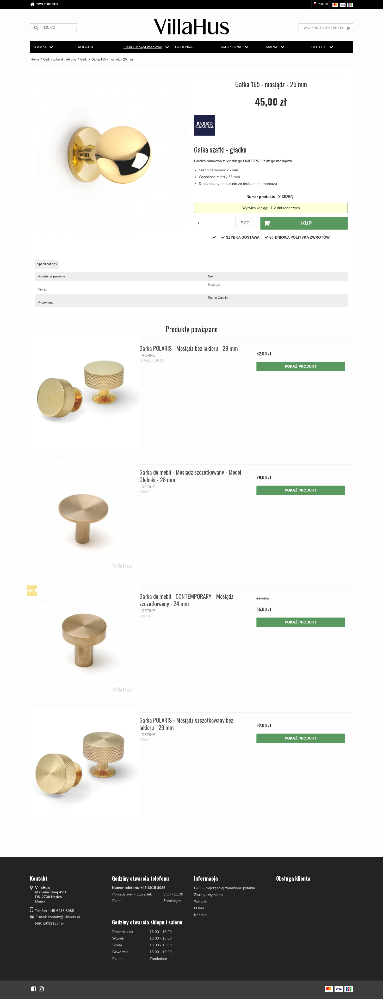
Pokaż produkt (301, 366)
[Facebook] (33, 989)
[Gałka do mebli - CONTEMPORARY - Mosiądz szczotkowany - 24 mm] (82, 641)
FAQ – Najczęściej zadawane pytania (224, 888)
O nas (199, 908)
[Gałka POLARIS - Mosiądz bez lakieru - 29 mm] (82, 393)
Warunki (200, 901)
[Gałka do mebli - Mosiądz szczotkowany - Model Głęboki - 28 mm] (82, 516)
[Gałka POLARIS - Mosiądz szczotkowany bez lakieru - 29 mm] (82, 764)
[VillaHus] (191, 26)
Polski (322, 3)
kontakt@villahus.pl (64, 917)
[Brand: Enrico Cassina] (207, 128)
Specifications (47, 264)
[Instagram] (41, 989)
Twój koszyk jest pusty (322, 28)
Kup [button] (306, 223)
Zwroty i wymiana (208, 895)
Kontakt (200, 915)
